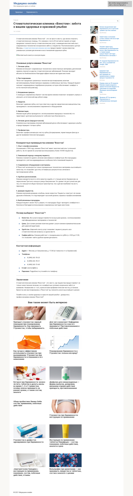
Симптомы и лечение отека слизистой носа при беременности (109, 38)
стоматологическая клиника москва (36, 48)
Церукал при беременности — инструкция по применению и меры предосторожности (107, 74)
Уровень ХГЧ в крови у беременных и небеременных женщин (108, 99)
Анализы (102, 66)
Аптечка (102, 80)
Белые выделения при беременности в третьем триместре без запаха (109, 28)
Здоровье (19, 12)
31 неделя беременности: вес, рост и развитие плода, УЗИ (109, 62)
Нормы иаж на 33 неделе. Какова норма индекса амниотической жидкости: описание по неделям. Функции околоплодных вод (109, 87)
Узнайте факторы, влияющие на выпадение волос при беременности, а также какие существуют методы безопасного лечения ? (109, 51)
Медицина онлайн (25, 3)
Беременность (31, 12)
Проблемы (103, 32)
